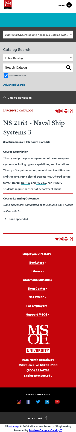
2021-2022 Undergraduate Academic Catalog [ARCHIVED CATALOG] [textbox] (39, 35)
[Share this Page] (61, 111)
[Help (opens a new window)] (70, 111)
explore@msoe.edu (38, 376)
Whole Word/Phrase (17, 75)
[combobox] (38, 35)
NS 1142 (25, 182)
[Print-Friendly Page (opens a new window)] (66, 111)
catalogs (13, 426)
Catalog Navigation (20, 97)
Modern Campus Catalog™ (45, 430)
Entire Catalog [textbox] (14, 58)
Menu (62, 5)
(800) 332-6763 (38, 370)
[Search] (69, 67)
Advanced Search (14, 84)
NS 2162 (41, 182)
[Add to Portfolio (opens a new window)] (57, 111)
